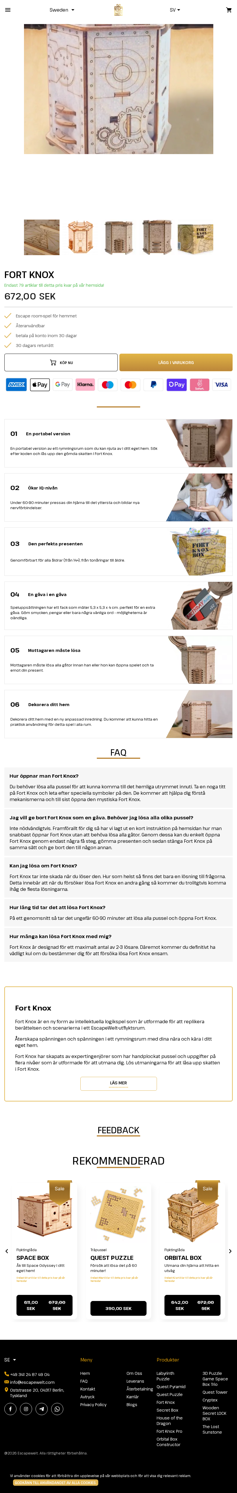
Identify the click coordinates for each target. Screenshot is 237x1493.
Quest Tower (215, 1392)
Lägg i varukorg (176, 362)
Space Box (32, 1258)
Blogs (132, 1404)
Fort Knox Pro (169, 1431)
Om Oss (134, 1373)
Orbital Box (182, 1258)
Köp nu (66, 362)
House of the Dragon (170, 1420)
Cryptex (210, 1400)
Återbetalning (140, 1389)
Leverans (135, 1381)
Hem (85, 1373)
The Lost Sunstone (212, 1429)
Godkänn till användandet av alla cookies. (56, 1482)
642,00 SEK (192, 1305)
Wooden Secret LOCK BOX (214, 1413)
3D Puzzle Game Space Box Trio (215, 1378)
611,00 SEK (44, 1305)
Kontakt (87, 1389)
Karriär (133, 1396)
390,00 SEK (118, 1308)
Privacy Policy (93, 1404)
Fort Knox (166, 1402)
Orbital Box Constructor (168, 1441)
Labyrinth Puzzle (165, 1375)
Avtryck (87, 1396)
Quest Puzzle (112, 1258)
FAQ (84, 1381)
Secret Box (167, 1410)
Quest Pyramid (171, 1386)
